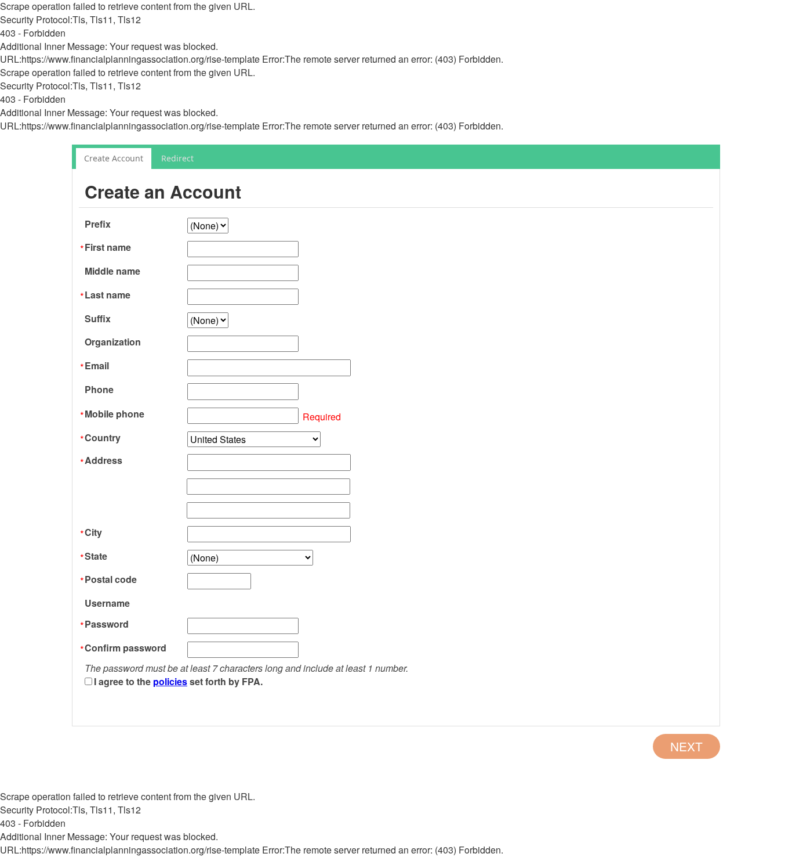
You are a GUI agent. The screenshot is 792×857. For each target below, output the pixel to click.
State (96, 556)
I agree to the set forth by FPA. (178, 681)
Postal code (111, 579)
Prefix (98, 224)
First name (108, 247)
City (93, 532)
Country (103, 437)
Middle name (112, 271)
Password (107, 624)
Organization (113, 342)
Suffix (98, 318)
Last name (107, 295)
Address (103, 460)
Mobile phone (114, 414)
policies (170, 681)
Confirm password (125, 648)
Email (97, 365)
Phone (99, 389)
